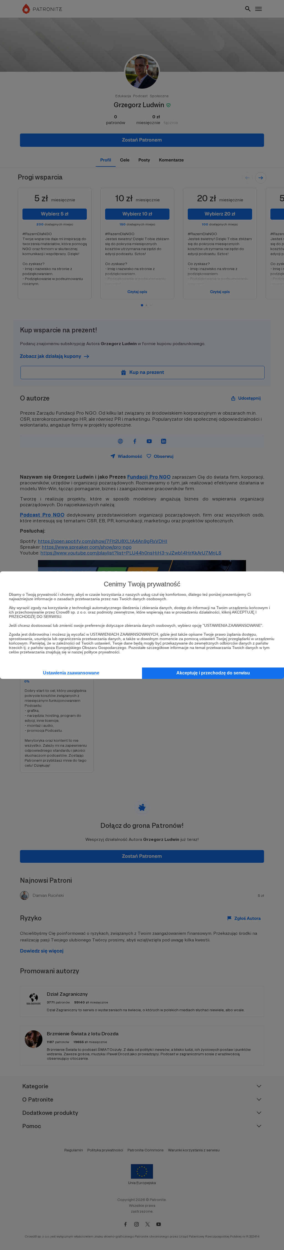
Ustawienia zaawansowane (71, 673)
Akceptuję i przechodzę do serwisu (213, 673)
